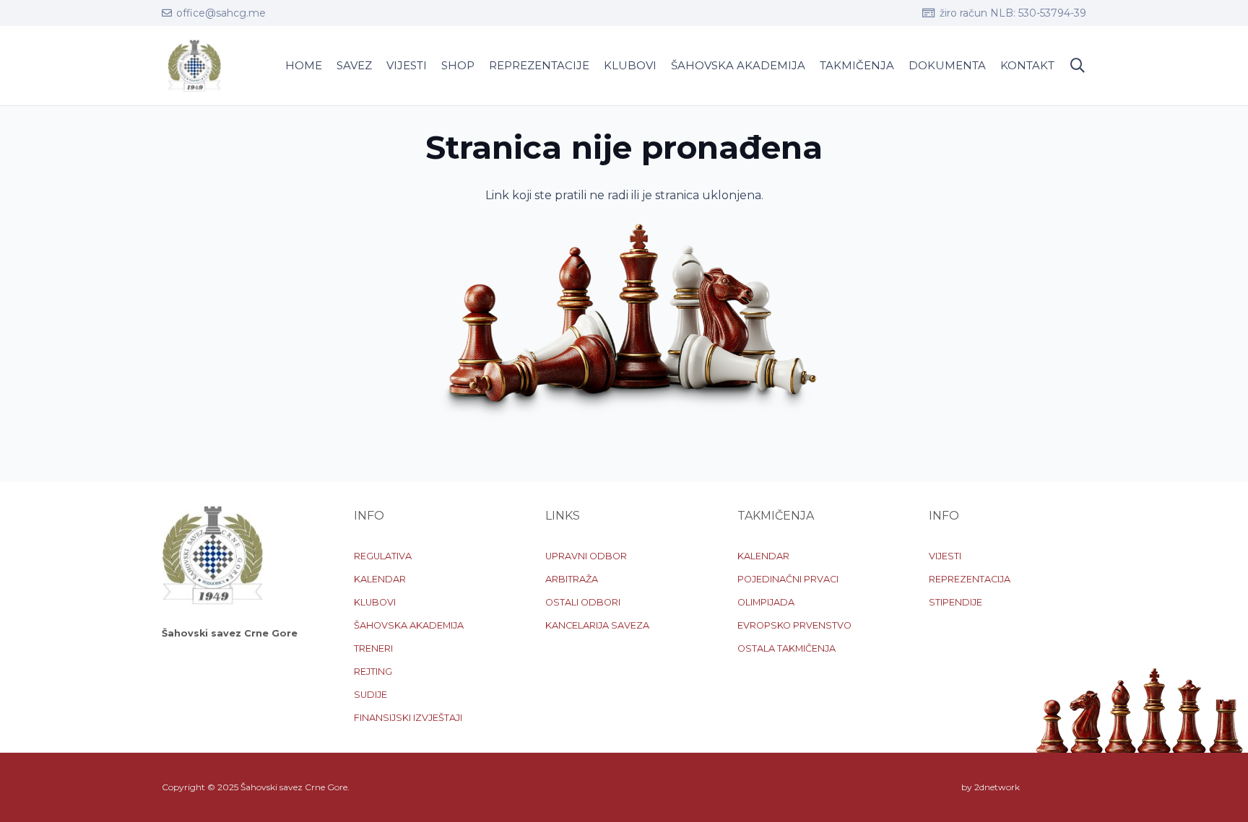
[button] (1077, 66)
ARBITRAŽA (571, 579)
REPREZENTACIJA (969, 579)
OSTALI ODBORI (582, 602)
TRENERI (373, 648)
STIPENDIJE (955, 602)
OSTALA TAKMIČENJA (786, 648)
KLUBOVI (375, 602)
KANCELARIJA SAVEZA (597, 625)
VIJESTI (945, 556)
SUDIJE (370, 694)
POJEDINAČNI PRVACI (787, 579)
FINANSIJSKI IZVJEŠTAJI (408, 717)
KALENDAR (380, 579)
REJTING (373, 671)
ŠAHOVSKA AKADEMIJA (409, 625)
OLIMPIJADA (765, 602)
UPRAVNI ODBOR (586, 556)
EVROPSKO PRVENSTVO (794, 625)
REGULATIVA (383, 556)
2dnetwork (997, 787)
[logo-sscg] (194, 65)
